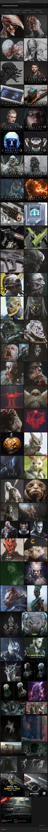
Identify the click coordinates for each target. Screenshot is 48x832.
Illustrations (7, 12)
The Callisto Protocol (15, 10)
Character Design (27, 10)
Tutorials (41, 12)
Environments (33, 12)
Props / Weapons (38, 10)
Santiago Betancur (10, 6)
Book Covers (16, 12)
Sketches (24, 12)
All (7, 10)
